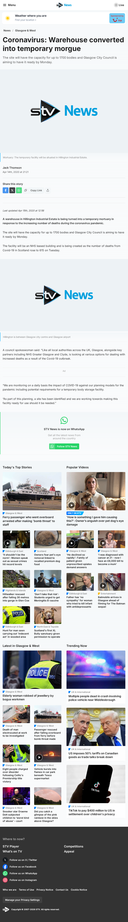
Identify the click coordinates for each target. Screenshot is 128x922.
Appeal (69, 851)
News (7, 30)
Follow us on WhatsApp (23, 873)
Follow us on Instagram (23, 880)
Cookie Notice (79, 889)
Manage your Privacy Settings (22, 899)
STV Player (11, 846)
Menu (12, 5)
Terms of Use (26, 889)
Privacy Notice (44, 889)
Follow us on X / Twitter (23, 859)
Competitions (73, 846)
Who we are (9, 889)
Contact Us (62, 889)
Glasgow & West (25, 30)
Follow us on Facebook (23, 866)
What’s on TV (12, 851)
